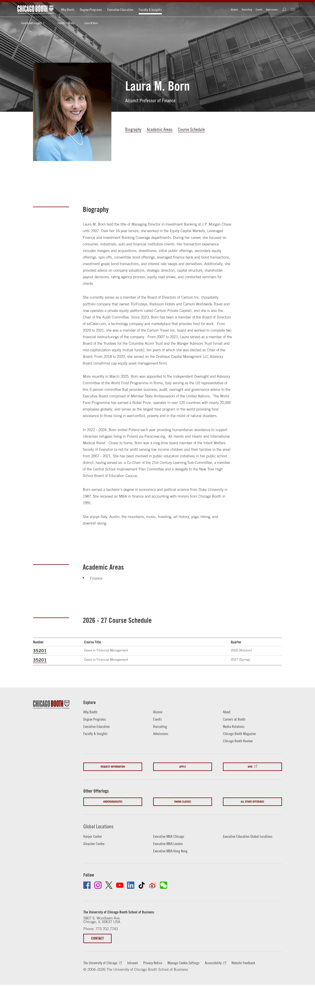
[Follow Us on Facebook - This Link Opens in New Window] (87, 885)
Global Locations (98, 826)
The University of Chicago (100, 963)
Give (250, 766)
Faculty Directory (66, 23)
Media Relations (233, 726)
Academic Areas (159, 129)
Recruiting (247, 9)
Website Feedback (243, 963)
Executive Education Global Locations (247, 836)
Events (259, 9)
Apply (182, 766)
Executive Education (120, 9)
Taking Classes (182, 801)
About (226, 712)
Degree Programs (91, 9)
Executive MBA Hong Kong (170, 851)
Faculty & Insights (150, 9)
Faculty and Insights (31, 23)
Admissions (272, 9)
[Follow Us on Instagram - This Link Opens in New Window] (98, 885)
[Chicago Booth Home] (35, 9)
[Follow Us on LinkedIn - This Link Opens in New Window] (130, 885)
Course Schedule (191, 129)
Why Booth (67, 9)
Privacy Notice (152, 963)
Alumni (234, 9)
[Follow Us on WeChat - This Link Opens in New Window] (163, 885)
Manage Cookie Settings (183, 963)
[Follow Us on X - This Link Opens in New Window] (108, 885)
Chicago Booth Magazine (239, 733)
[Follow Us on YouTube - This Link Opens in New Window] (119, 885)
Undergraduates (112, 801)
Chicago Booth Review (238, 741)
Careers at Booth (234, 719)
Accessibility (213, 963)
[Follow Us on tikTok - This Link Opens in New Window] (141, 885)
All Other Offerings (252, 801)
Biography (133, 129)
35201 (40, 650)
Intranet (132, 963)
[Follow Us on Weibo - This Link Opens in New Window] (152, 885)
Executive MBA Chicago (168, 836)
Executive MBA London (168, 843)
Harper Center (92, 836)
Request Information (113, 766)
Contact (97, 938)
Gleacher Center (94, 843)
